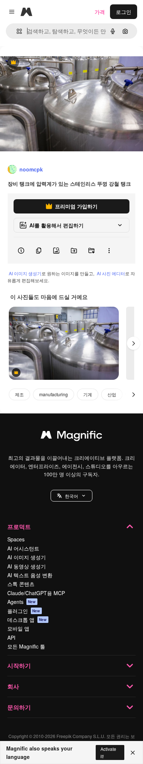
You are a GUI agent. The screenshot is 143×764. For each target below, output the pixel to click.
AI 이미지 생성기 (25, 273)
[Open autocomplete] (16, 31)
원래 (42, 63)
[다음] (133, 343)
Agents (21, 601)
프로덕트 (19, 526)
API (11, 637)
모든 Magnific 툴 (26, 646)
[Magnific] (71, 436)
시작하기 (19, 665)
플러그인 (23, 610)
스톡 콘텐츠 (20, 583)
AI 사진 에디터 (111, 273)
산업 (111, 394)
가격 (100, 11)
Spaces (16, 539)
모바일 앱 (18, 628)
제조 (19, 394)
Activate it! (108, 752)
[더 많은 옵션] (109, 250)
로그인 (123, 11)
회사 (13, 686)
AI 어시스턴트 (23, 548)
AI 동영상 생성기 (26, 566)
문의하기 (19, 707)
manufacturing (53, 394)
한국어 (71, 496)
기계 (87, 394)
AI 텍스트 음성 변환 (29, 575)
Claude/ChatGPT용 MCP (36, 593)
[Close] (133, 752)
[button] (71, 496)
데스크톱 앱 (27, 619)
